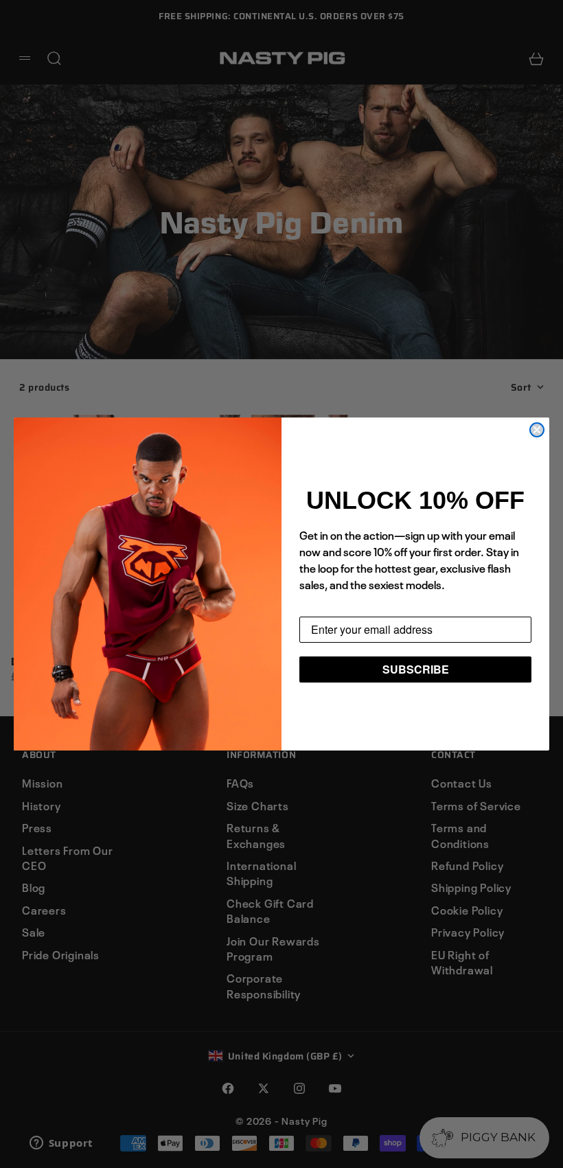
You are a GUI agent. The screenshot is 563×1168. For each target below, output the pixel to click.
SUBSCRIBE (415, 669)
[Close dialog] (537, 430)
